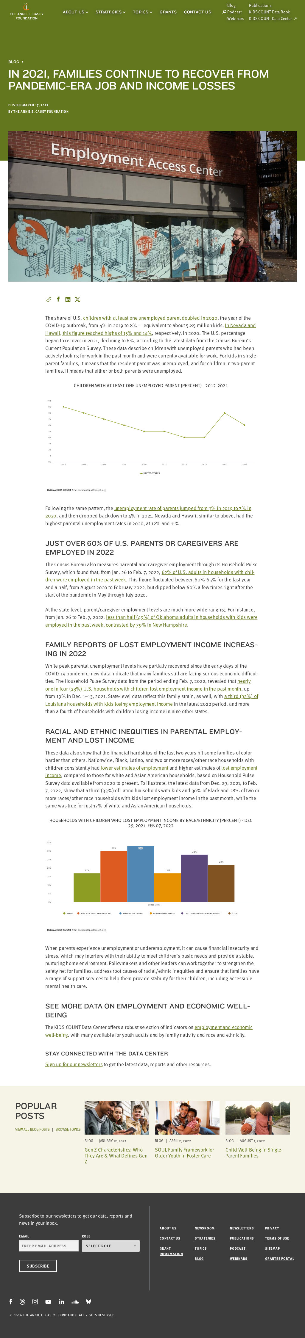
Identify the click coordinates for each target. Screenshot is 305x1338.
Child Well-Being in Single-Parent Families (254, 1152)
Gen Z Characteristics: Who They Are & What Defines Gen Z (116, 1156)
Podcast (234, 12)
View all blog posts (32, 1129)
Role (86, 1236)
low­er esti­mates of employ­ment (134, 767)
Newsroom (205, 1228)
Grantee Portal (279, 1258)
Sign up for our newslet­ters (73, 1064)
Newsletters (242, 1228)
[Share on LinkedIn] (67, 299)
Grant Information (171, 1251)
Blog (13, 61)
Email (24, 1236)
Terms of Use (277, 1238)
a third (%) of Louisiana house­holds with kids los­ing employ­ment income (151, 700)
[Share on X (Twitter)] (77, 299)
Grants (168, 12)
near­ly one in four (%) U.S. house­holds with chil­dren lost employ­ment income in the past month (148, 684)
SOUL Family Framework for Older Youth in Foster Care (184, 1152)
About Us (73, 12)
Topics (140, 12)
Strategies (109, 12)
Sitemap (272, 1248)
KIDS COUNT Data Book (269, 12)
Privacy (272, 1228)
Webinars (235, 18)
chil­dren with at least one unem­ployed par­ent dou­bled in (150, 317)
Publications (260, 5)
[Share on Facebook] (58, 299)
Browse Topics (68, 1129)
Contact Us (197, 12)
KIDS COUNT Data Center (270, 18)
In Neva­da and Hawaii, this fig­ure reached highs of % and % (150, 329)
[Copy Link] (48, 299)
